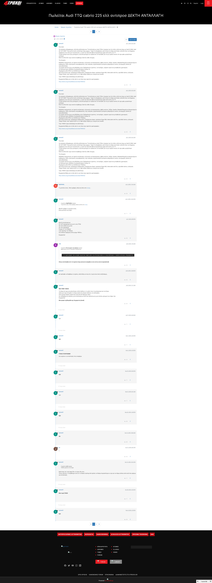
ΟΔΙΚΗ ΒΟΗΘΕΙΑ (102, 534)
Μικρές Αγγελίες (60, 36)
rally (60, 243)
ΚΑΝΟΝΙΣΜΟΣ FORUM (96, 574)
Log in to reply (132, 39)
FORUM (99, 555)
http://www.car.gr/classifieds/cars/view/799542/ (72, 81)
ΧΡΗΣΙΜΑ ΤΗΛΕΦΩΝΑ (140, 534)
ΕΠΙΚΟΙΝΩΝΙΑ (109, 574)
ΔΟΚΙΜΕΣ (100, 549)
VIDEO (115, 552)
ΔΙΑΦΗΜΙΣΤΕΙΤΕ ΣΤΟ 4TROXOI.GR (126, 574)
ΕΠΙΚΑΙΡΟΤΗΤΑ (102, 546)
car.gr (88, 188)
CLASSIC (116, 549)
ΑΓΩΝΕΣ (116, 546)
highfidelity (61, 184)
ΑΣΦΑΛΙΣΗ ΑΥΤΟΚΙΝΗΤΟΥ (120, 534)
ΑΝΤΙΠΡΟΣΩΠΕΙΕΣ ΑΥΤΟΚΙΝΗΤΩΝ (70, 534)
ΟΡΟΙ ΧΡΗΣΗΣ (82, 574)
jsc (59, 447)
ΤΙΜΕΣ (99, 552)
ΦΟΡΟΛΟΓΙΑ (89, 534)
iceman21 (61, 43)
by (102, 580)
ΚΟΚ (152, 534)
